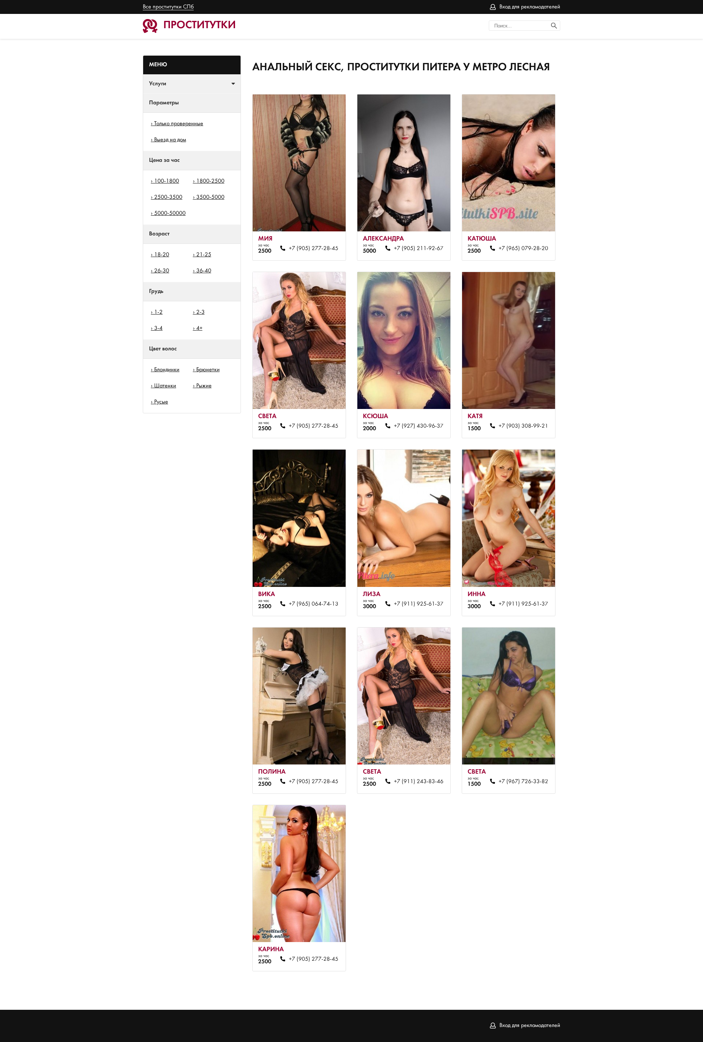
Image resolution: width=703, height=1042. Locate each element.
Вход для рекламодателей (529, 7)
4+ (199, 328)
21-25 (203, 255)
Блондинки (166, 370)
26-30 (161, 271)
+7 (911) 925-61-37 (418, 604)
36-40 (203, 271)
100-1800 (166, 181)
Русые (161, 402)
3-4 (158, 328)
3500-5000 (210, 197)
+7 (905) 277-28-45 (313, 249)
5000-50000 (170, 213)
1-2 (158, 312)
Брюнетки (208, 370)
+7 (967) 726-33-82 (523, 782)
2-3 (200, 312)
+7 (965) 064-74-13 (313, 604)
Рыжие (204, 386)
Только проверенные (178, 124)
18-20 (161, 255)
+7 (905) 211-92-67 (418, 249)
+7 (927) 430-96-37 (418, 426)
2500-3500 (168, 197)
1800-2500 (210, 181)
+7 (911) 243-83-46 (418, 782)
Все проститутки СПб (168, 7)
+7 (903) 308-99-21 (523, 426)
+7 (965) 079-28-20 (523, 249)
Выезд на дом (170, 140)
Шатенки (165, 386)
